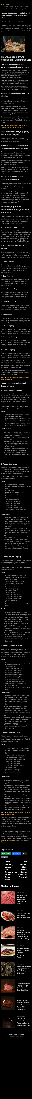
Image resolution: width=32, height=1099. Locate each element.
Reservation (22, 60)
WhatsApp (7, 853)
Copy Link (4, 857)
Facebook (18, 853)
